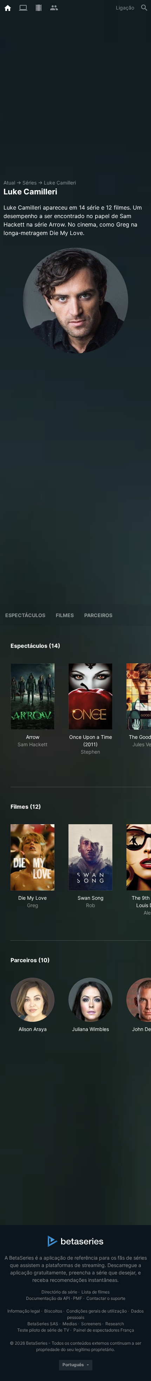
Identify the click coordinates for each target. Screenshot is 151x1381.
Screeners (91, 1323)
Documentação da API (48, 1298)
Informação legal (23, 1311)
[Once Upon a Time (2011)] (90, 696)
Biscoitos (53, 1311)
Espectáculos (25, 615)
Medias (70, 1323)
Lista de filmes (95, 1292)
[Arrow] (32, 696)
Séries (29, 183)
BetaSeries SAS (42, 1323)
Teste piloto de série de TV (43, 1330)
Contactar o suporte (105, 1298)
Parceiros (98, 615)
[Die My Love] (32, 857)
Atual (9, 183)
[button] (32, 1005)
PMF (77, 1298)
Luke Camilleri (60, 183)
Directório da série (59, 1292)
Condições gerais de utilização (96, 1311)
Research (114, 1323)
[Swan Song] (90, 857)
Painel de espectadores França (103, 1330)
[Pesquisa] (144, 8)
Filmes (65, 615)
